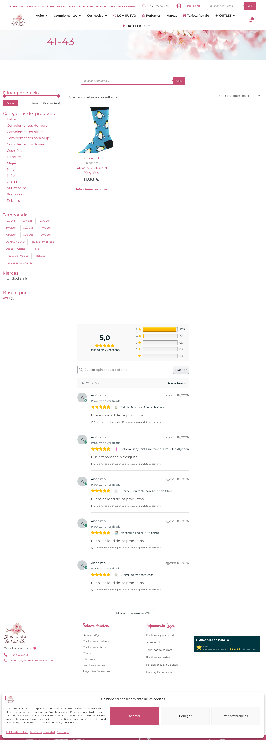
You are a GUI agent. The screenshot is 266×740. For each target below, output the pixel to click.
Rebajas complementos (20, 262)
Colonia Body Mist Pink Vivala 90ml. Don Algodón (155, 449)
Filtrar (10, 102)
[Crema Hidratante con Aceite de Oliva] (116, 491)
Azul (6, 298)
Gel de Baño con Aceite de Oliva (142, 407)
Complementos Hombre (27, 125)
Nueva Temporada (43, 241)
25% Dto (45, 220)
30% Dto (11, 227)
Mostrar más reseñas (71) (133, 613)
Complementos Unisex (25, 144)
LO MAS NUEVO (15, 241)
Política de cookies (17, 732)
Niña (11, 169)
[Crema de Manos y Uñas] (116, 575)
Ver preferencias (236, 716)
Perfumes (15, 194)
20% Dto (28, 220)
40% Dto (46, 227)
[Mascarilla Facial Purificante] (116, 533)
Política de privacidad (42, 732)
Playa (36, 248)
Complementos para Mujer (29, 138)
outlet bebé (16, 188)
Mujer (11, 163)
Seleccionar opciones (91, 189)
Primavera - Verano (17, 255)
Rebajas (13, 200)
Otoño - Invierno (15, 248)
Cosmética (16, 151)
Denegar (185, 716)
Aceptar (134, 716)
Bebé (11, 119)
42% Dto (11, 234)
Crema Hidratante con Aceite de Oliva (146, 491)
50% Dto (28, 234)
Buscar (181, 370)
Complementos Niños (25, 132)
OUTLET (13, 182)
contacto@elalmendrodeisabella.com (33, 660)
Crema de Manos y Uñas (137, 574)
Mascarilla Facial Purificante (140, 533)
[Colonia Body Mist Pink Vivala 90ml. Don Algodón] (116, 449)
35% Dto (28, 227)
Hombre (14, 157)
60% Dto (46, 234)
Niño (11, 176)
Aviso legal (63, 732)
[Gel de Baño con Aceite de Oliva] (116, 407)
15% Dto (10, 220)
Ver (250, 6)
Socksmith (91, 158)
